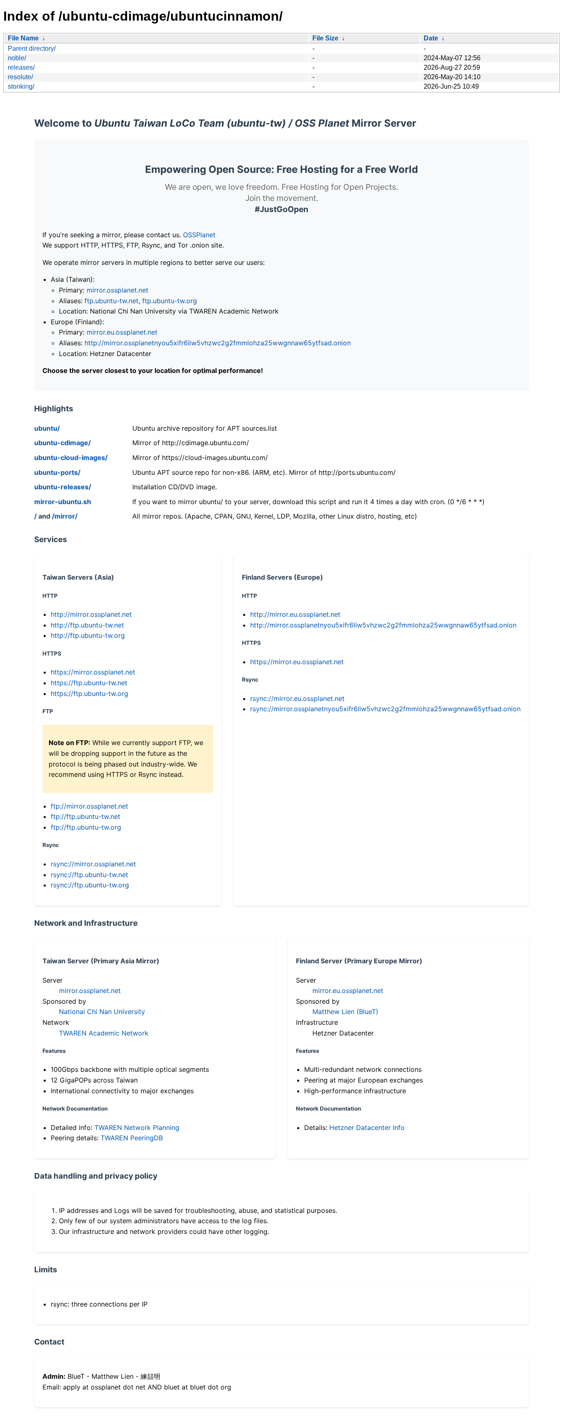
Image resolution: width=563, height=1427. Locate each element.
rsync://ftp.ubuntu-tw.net (89, 874)
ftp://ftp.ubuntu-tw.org (86, 827)
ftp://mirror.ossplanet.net (89, 806)
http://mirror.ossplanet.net (91, 614)
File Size (325, 38)
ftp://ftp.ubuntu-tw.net (85, 816)
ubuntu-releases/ (62, 487)
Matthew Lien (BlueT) (345, 1011)
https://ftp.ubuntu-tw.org (89, 693)
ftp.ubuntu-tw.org (169, 301)
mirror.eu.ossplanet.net (122, 332)
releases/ (21, 67)
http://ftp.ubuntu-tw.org (88, 635)
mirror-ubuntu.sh (62, 502)
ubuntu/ (47, 428)
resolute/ (20, 76)
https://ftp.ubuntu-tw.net (89, 683)
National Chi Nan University (102, 1011)
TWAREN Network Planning (136, 1127)
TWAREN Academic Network (103, 1033)
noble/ (17, 57)
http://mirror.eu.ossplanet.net (295, 614)
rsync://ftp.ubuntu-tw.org (90, 885)
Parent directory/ (32, 48)
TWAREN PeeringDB (132, 1138)
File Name (23, 38)
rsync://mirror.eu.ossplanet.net (297, 698)
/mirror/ (64, 516)
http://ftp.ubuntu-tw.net (87, 625)
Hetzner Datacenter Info (367, 1127)
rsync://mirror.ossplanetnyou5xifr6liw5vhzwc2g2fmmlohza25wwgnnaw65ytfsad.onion (385, 709)
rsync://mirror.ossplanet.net (93, 864)
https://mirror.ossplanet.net (93, 672)
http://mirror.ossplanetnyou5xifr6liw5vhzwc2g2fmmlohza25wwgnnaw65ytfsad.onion (217, 343)
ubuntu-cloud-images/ (71, 457)
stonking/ (21, 86)
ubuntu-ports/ (57, 472)
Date (431, 38)
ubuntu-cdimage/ (62, 443)
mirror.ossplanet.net (117, 290)
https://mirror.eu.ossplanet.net (297, 662)
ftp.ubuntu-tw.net (111, 301)
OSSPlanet (199, 235)
